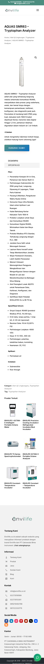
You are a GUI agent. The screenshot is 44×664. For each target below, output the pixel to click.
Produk (13, 561)
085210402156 (16, 604)
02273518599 (16, 595)
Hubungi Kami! (17, 148)
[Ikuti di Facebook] (6, 621)
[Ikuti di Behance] (36, 621)
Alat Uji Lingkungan (17, 37)
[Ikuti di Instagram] (16, 621)
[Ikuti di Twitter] (31, 621)
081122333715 (16, 608)
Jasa (12, 566)
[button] (35, 57)
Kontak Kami (15, 570)
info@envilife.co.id (17, 591)
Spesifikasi (14, 165)
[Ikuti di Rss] (6, 625)
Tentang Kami (15, 557)
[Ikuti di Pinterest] (21, 621)
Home (6, 37)
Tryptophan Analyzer (17, 391)
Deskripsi (13, 161)
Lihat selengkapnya (22, 545)
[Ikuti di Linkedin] (11, 621)
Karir (12, 578)
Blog (12, 574)
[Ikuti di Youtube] (26, 621)
